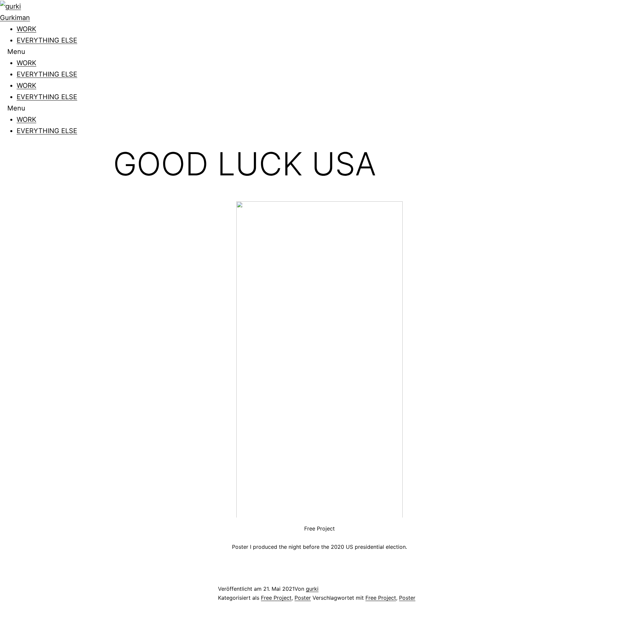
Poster (303, 597)
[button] (319, 51)
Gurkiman (15, 18)
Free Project (276, 597)
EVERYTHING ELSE (47, 40)
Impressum (17, 618)
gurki (312, 588)
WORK (26, 29)
